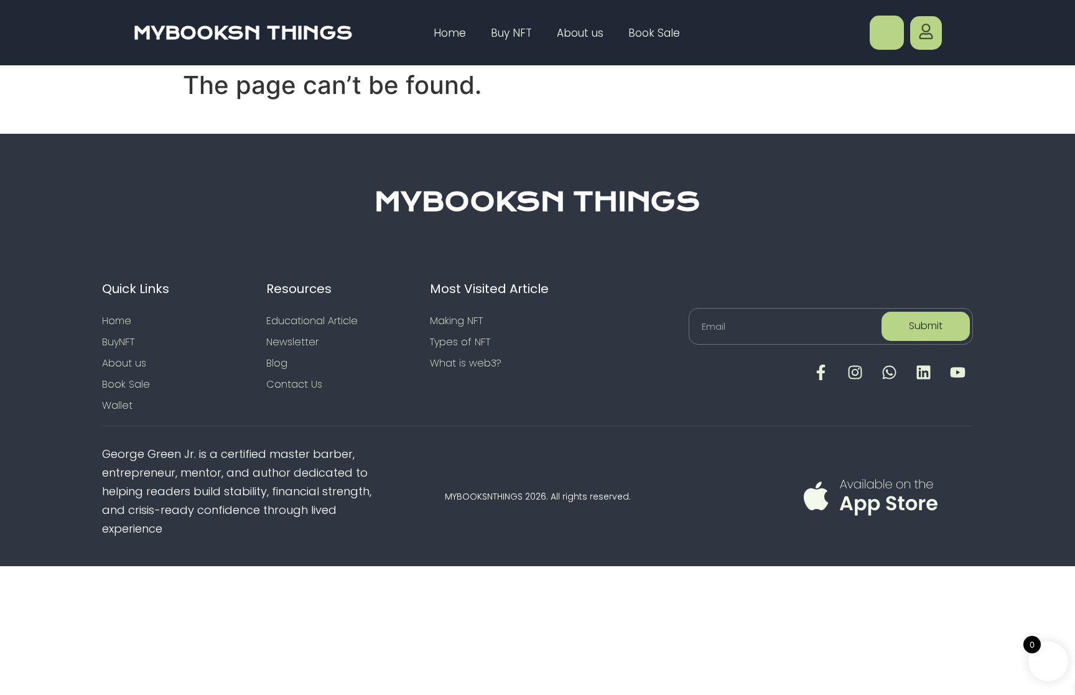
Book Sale (654, 33)
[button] (887, 33)
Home (450, 33)
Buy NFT (511, 33)
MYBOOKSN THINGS (243, 33)
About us (580, 33)
